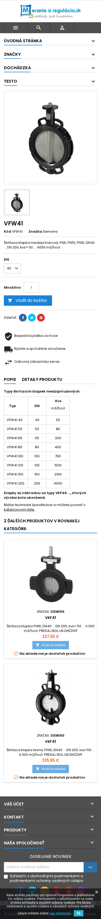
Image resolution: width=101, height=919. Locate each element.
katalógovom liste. (19, 509)
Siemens (50, 231)
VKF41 (50, 617)
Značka (35, 231)
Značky (12, 54)
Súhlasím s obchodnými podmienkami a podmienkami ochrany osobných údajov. (47, 878)
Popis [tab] (10, 379)
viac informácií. (60, 913)
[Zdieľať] (23, 318)
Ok (79, 913)
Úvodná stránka (23, 41)
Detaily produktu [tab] (42, 379)
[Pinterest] (41, 318)
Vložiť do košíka (27, 300)
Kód (7, 231)
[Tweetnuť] (32, 318)
